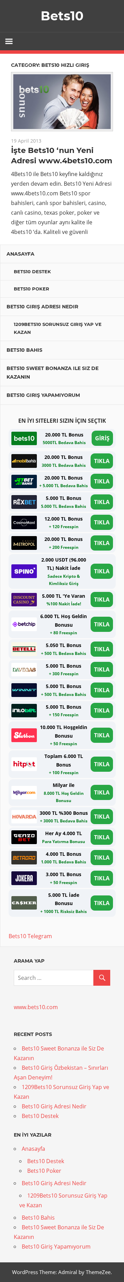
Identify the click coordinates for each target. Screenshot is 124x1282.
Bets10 (62, 15)
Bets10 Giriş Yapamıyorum (43, 395)
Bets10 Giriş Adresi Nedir (42, 307)
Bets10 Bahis (24, 350)
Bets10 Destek (32, 271)
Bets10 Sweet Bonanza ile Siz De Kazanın (53, 372)
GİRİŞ (102, 438)
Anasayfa (20, 254)
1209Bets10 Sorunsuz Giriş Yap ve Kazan (58, 328)
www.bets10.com (36, 1007)
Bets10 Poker (31, 288)
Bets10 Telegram (30, 936)
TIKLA (102, 461)
